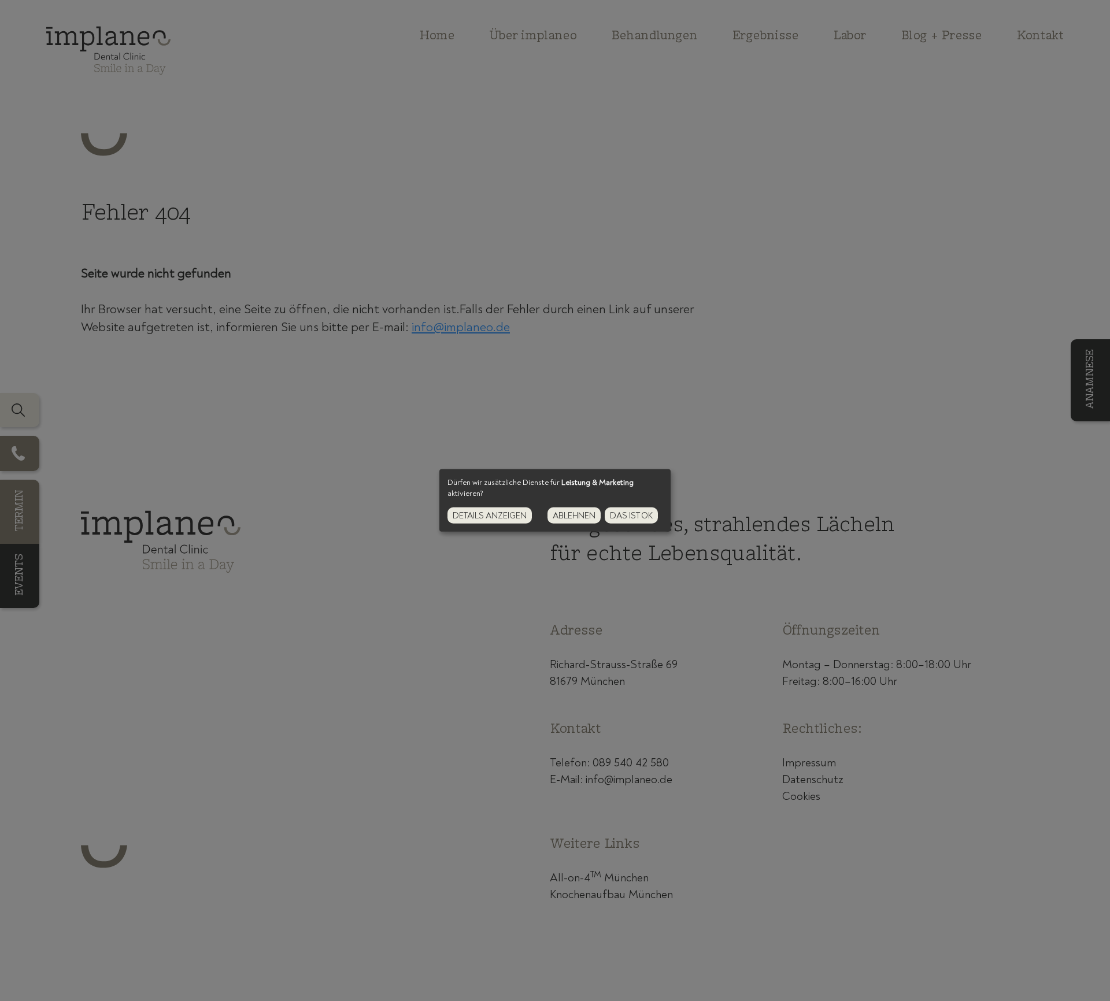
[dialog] (555, 500)
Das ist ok (631, 515)
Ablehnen (574, 515)
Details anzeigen (490, 515)
